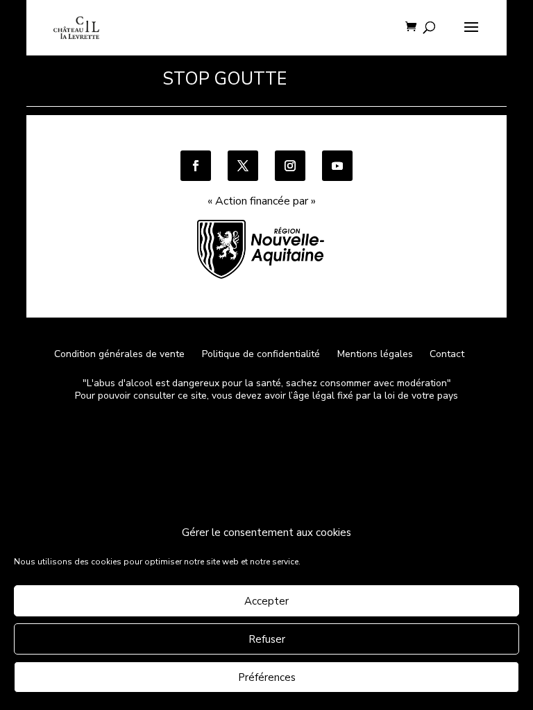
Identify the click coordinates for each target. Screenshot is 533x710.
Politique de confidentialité (262, 354)
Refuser (266, 639)
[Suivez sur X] (243, 165)
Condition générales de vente (119, 354)
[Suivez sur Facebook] (195, 165)
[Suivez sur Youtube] (337, 165)
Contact (447, 354)
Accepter (266, 601)
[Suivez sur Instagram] (290, 165)
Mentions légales (375, 354)
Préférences (267, 677)
